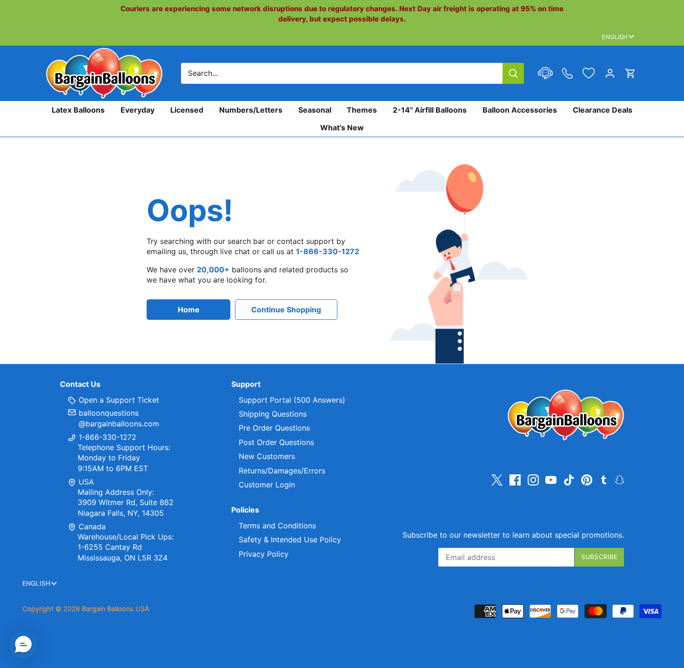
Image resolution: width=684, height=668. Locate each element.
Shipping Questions (273, 413)
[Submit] (513, 73)
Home (189, 309)
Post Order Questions (276, 442)
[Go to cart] (630, 73)
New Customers (267, 456)
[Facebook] (515, 480)
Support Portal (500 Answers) (292, 400)
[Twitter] (497, 480)
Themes (362, 110)
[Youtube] (551, 480)
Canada (92, 526)
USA (86, 481)
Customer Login (267, 484)
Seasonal (314, 110)
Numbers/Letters (250, 110)
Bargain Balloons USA (115, 609)
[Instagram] (533, 480)
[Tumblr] (603, 479)
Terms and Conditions (277, 525)
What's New (342, 127)
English (615, 36)
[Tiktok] (569, 480)
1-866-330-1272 (106, 437)
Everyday (137, 110)
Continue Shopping (286, 309)
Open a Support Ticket (117, 400)
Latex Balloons (78, 110)
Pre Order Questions (274, 427)
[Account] (610, 73)
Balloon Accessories (520, 110)
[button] (23, 645)
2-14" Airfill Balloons (430, 110)
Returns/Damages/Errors (282, 470)
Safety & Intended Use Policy (290, 539)
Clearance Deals (602, 110)
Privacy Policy (263, 554)
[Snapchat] (619, 479)
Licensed (186, 110)
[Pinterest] (586, 480)
